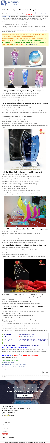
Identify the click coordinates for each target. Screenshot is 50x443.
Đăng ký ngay (25, 395)
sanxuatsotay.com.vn (6, 419)
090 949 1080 (26, 355)
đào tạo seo (22, 414)
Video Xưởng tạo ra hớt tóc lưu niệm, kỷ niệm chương (14, 364)
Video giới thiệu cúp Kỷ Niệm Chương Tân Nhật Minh (14, 367)
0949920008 (34, 44)
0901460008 (26, 44)
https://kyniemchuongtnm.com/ (14, 376)
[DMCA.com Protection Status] (9, 415)
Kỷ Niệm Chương (6, 16)
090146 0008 (34, 355)
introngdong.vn (5, 417)
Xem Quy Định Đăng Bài (41, 13)
